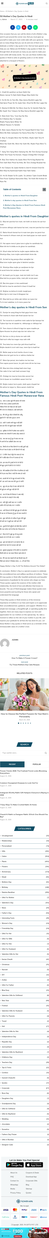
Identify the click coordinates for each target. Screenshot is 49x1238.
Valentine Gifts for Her (25, 954)
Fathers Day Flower (25, 1134)
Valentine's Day (25, 903)
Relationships (25, 841)
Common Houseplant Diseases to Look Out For (19, 783)
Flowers (25, 866)
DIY (25, 975)
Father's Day (25, 913)
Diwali (25, 877)
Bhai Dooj (25, 990)
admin (4, 19)
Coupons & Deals (32, 1173)
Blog (27, 1185)
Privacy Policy (15, 1193)
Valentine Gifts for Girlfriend (25, 995)
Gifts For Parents (25, 1016)
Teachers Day (25, 1062)
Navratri (25, 969)
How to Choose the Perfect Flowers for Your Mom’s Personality (24, 715)
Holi (25, 1026)
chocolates (25, 1124)
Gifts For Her (25, 933)
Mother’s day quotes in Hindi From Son (21, 200)
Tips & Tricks (25, 1067)
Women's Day (25, 923)
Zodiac (25, 980)
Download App (31, 1177)
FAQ (12, 1177)
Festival (25, 1006)
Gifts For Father (25, 985)
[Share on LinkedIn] (29, 27)
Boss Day (25, 1093)
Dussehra (25, 1129)
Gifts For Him (25, 944)
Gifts (25, 851)
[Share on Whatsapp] (35, 27)
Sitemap (29, 1189)
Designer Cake (25, 1145)
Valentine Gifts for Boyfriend (25, 1052)
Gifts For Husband (25, 949)
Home (2, 11)
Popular (37, 764)
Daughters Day (25, 1098)
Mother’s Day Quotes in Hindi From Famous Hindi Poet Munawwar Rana (24, 206)
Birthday (25, 887)
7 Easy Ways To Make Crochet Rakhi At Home (18, 805)
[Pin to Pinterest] (24, 27)
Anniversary (25, 872)
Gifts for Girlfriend (25, 1109)
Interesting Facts (25, 918)
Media (12, 1189)
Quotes (25, 1083)
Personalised (25, 846)
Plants (25, 861)
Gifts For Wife (25, 939)
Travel (25, 1021)
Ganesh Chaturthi (25, 1078)
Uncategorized (25, 836)
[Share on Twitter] (18, 27)
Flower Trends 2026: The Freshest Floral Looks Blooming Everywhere (23, 772)
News (25, 908)
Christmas (25, 964)
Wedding (25, 1119)
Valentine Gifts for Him (25, 1031)
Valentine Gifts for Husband (25, 1011)
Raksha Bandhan (25, 892)
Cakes (25, 856)
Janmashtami (25, 1047)
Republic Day (25, 1042)
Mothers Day (25, 882)
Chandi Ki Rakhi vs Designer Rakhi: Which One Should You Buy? (24, 815)
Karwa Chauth (25, 959)
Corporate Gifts (31, 1181)
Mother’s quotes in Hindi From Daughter (21, 196)
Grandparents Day (25, 1103)
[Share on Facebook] (12, 27)
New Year (25, 1000)
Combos (25, 1073)
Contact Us (14, 1181)
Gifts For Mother (25, 897)
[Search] (46, 3)
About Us (13, 1173)
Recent (12, 764)
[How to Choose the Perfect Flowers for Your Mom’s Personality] (24, 694)
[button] (2, 701)
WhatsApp (14, 1185)
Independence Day (25, 1036)
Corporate (25, 1088)
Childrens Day (25, 1057)
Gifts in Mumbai (25, 1140)
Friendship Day (25, 928)
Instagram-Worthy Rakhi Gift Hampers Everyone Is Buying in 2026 (24, 794)
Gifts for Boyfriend (25, 1114)
